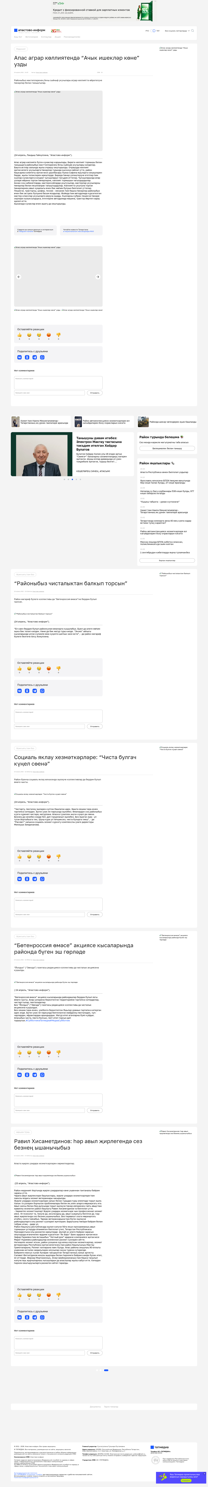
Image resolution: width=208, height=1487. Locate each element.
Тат (158, 31)
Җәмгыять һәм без (25, 574)
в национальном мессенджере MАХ (78, 231)
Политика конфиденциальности (26, 1477)
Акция (58, 37)
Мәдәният (21, 49)
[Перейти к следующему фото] (97, 276)
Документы (95, 1406)
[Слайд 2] (68, 479)
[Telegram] (34, 357)
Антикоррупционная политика (25, 1473)
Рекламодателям (72, 37)
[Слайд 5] (80, 479)
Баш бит (18, 37)
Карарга (186, 1480)
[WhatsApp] (42, 357)
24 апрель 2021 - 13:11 (21, 591)
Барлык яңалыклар (167, 560)
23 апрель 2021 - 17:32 (21, 1155)
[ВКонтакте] (19, 357)
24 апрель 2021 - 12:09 (21, 959)
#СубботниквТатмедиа (38, 1020)
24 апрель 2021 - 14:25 (21, 72)
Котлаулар (46, 37)
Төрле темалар (111, 1406)
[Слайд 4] (76, 479)
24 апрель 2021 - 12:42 (21, 771)
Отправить (94, 393)
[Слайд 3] (72, 479)
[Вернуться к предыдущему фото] (18, 276)
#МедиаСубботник (60, 1020)
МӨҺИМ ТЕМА (23, 1132)
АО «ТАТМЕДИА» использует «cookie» (28, 1474)
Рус (147, 31)
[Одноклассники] (27, 357)
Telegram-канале (26, 231)
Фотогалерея (31, 37)
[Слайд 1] (64, 479)
